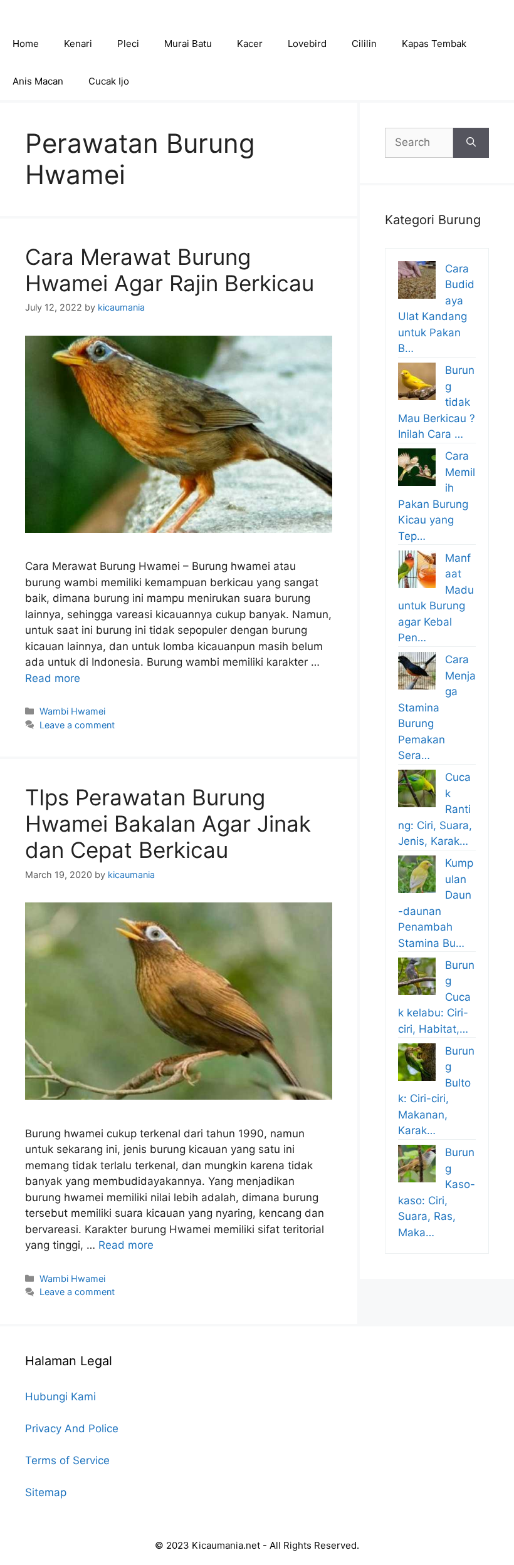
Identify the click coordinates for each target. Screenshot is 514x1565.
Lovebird (307, 43)
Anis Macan (38, 81)
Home (26, 43)
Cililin (364, 43)
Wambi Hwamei (72, 711)
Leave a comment (77, 725)
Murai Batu (188, 43)
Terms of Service (67, 1460)
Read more (52, 678)
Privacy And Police (71, 1428)
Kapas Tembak (434, 43)
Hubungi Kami (60, 1396)
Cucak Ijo (108, 81)
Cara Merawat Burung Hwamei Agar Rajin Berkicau (169, 270)
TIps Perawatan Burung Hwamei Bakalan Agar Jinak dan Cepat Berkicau (168, 823)
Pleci (128, 43)
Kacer (250, 43)
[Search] (471, 143)
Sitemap (45, 1492)
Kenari (78, 43)
